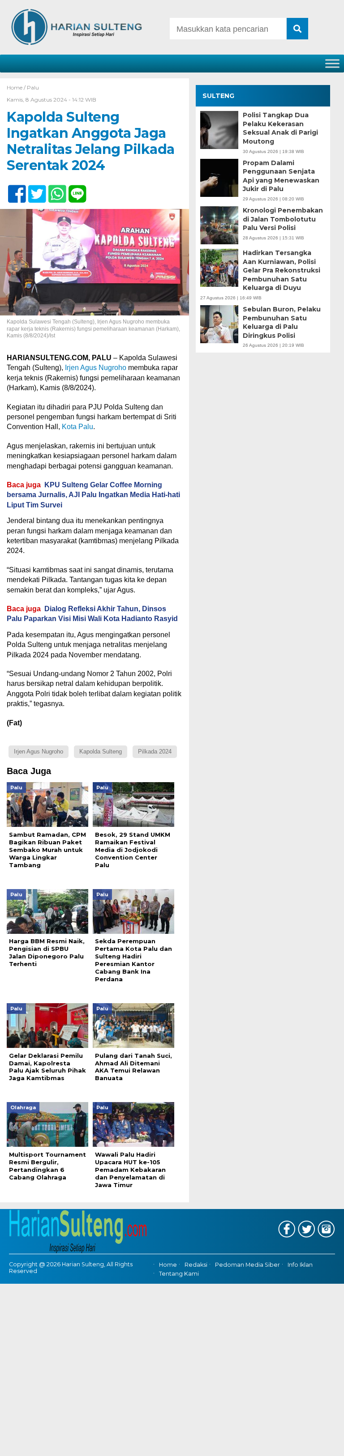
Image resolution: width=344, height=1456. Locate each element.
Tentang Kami (179, 1273)
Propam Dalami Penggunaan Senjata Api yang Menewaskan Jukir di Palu (281, 176)
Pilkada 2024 (155, 751)
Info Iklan (300, 1264)
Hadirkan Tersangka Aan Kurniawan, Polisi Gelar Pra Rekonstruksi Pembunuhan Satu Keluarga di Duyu (281, 270)
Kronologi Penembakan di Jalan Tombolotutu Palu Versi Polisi (283, 219)
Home (168, 1264)
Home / (17, 87)
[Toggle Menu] (332, 63)
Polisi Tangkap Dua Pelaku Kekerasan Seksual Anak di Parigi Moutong (280, 128)
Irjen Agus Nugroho (95, 367)
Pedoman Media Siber (247, 1264)
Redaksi (196, 1264)
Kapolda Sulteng (100, 751)
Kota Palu (77, 426)
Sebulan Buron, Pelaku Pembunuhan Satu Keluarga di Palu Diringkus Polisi (282, 322)
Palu (33, 87)
